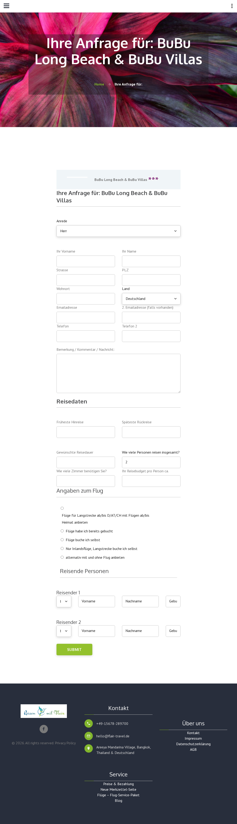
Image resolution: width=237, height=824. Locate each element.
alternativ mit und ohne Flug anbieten (95, 557)
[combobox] (118, 231)
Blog (118, 800)
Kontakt (193, 732)
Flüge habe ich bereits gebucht (89, 531)
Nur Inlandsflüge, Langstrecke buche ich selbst (101, 548)
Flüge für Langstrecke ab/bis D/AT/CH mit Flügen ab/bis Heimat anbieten (105, 519)
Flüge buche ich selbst (83, 539)
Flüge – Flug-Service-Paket (118, 795)
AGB (193, 749)
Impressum (193, 738)
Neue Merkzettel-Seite (118, 789)
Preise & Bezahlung (118, 783)
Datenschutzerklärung (193, 744)
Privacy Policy (65, 743)
